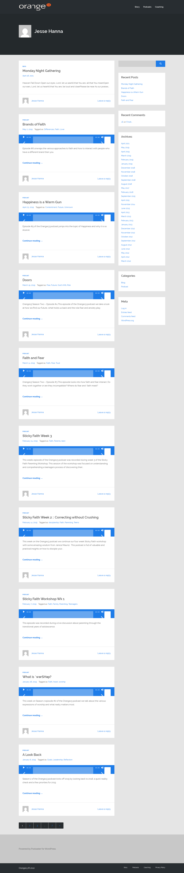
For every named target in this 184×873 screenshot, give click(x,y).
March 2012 (126, 261)
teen (63, 441)
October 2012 (127, 237)
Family (55, 604)
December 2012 (128, 228)
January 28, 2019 (30, 682)
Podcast (26, 120)
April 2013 (125, 212)
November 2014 (128, 204)
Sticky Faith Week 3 (37, 436)
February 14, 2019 (30, 522)
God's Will (62, 285)
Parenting (69, 522)
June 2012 (125, 249)
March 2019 (126, 156)
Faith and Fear (33, 358)
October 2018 (127, 176)
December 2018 (128, 168)
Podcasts (147, 7)
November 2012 (128, 233)
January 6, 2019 (29, 760)
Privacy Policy (160, 867)
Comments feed (128, 316)
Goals (49, 760)
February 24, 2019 (30, 441)
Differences (49, 129)
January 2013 (126, 224)
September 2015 (128, 196)
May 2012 (125, 253)
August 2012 (126, 245)
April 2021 (125, 143)
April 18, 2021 (28, 76)
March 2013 (126, 216)
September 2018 (128, 180)
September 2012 (128, 241)
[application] (66, 139)
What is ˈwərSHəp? (37, 677)
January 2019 (126, 164)
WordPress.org (127, 320)
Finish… (129, 122)
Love (62, 129)
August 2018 (126, 184)
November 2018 (128, 172)
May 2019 (125, 147)
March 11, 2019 (29, 363)
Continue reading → (33, 163)
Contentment (51, 207)
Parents (57, 441)
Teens (76, 522)
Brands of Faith (34, 124)
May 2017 (125, 188)
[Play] (24, 140)
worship (62, 682)
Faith (57, 129)
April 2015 (125, 200)
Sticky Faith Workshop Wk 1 (43, 599)
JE (122, 122)
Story (137, 7)
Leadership (58, 760)
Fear (48, 285)
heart (55, 682)
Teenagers (72, 604)
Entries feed (126, 312)
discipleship (54, 522)
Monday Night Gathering (41, 71)
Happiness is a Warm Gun (42, 202)
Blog (24, 66)
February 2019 (127, 160)
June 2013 (125, 208)
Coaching (159, 7)
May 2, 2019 (28, 129)
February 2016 (127, 192)
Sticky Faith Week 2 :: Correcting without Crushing (61, 517)
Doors (27, 280)
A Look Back (32, 755)
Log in (124, 308)
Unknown (68, 207)
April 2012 (125, 257)
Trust (58, 363)
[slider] (107, 137)
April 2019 (125, 152)
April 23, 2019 (28, 207)
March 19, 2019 (29, 285)
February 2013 (127, 220)
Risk (69, 285)
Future (60, 207)
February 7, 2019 (29, 604)
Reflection (68, 760)
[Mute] (102, 140)
